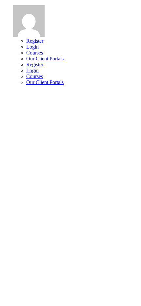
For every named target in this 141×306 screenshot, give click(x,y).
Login (32, 47)
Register (34, 41)
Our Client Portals (45, 58)
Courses (34, 52)
